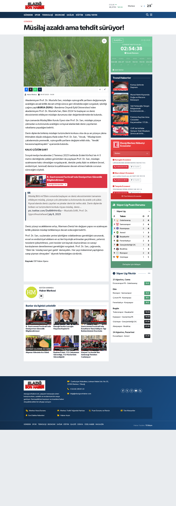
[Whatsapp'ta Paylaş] (35, 90)
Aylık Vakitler (119, 70)
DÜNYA (80, 424)
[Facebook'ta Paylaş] (26, 90)
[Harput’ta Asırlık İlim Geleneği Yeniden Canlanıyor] (94, 343)
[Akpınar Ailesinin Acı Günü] (38, 343)
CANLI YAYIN (91, 15)
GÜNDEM (28, 15)
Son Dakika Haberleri (36, 415)
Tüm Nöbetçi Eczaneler (132, 196)
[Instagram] (131, 391)
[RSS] (140, 391)
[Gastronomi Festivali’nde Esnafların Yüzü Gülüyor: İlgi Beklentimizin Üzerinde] (94, 317)
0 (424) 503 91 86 (121, 167)
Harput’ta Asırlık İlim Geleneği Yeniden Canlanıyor (90, 354)
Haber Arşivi (65, 415)
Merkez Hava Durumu (37, 411)
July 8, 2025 (55, 214)
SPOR (37, 15)
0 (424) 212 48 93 (121, 180)
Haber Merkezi (32, 94)
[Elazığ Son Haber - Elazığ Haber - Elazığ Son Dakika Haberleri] (34, 5)
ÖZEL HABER (89, 424)
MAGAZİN (100, 424)
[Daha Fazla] (40, 90)
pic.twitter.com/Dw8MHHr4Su (44, 210)
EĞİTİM (79, 15)
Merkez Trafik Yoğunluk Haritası (72, 411)
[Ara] (147, 15)
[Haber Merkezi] (31, 292)
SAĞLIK (70, 15)
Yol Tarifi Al (136, 167)
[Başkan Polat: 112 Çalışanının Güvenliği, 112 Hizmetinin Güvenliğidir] (66, 343)
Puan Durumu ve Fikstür (101, 411)
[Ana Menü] (150, 15)
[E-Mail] (41, 296)
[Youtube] (136, 391)
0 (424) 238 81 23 (77, 389)
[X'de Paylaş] (31, 90)
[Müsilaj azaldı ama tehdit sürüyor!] (66, 62)
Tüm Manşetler (129, 411)
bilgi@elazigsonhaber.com (80, 394)
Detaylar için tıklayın (131, 264)
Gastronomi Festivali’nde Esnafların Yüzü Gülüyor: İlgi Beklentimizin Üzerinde (93, 328)
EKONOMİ (60, 15)
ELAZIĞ (73, 424)
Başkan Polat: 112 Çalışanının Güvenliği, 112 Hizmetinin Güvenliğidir (66, 354)
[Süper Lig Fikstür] (149, 273)
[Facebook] (123, 391)
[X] (127, 391)
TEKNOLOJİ (47, 15)
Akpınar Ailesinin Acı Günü (37, 352)
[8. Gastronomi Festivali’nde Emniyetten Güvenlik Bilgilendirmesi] (38, 317)
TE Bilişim (148, 425)
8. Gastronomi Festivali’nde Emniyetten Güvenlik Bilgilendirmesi (38, 328)
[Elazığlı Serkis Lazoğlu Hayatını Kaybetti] (66, 317)
